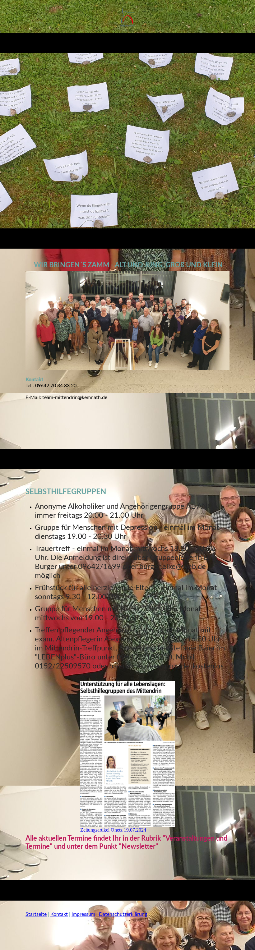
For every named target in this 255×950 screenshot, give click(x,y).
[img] (127, 16)
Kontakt (59, 914)
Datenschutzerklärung (123, 914)
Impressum (83, 914)
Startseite (36, 914)
